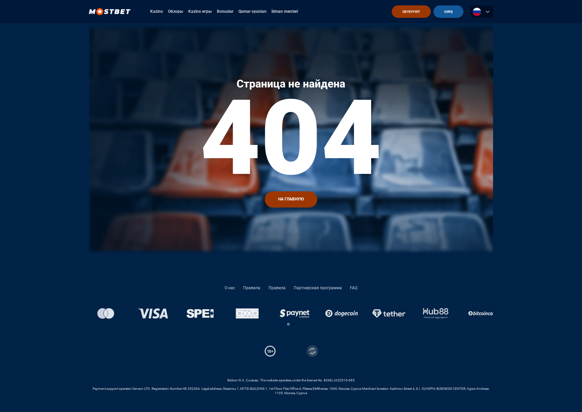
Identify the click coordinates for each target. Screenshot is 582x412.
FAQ (353, 288)
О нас (230, 288)
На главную (291, 199)
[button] (288, 324)
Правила (251, 288)
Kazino (156, 11)
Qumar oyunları (252, 11)
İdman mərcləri (284, 11)
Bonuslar (225, 11)
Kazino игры (200, 11)
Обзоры (175, 11)
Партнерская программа (318, 288)
